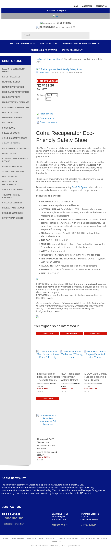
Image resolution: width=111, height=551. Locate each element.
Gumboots (9, 128)
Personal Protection (22, 43)
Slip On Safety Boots (15, 138)
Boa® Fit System (80, 187)
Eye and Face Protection (15, 107)
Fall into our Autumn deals (13, 70)
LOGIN (52, 10)
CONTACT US (101, 6)
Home (5, 539)
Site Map (31, 539)
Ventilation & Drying (13, 190)
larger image (44, 72)
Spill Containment (12, 203)
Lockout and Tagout (13, 208)
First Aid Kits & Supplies (15, 148)
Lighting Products (12, 166)
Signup (62, 10)
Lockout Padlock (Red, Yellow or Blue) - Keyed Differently (48, 376)
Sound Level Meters (13, 171)
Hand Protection (11, 97)
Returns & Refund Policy (94, 539)
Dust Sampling (10, 177)
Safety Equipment (72, 50)
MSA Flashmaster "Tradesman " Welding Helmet (70, 376)
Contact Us (55, 542)
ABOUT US (87, 6)
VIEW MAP (59, 525)
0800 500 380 (14, 518)
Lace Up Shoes (12, 143)
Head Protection (11, 82)
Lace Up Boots (12, 133)
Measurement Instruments (9, 183)
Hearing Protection (13, 87)
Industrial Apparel (12, 118)
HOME (75, 6)
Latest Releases (11, 77)
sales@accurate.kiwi (13, 524)
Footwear (7, 123)
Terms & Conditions (67, 539)
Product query (47, 117)
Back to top (18, 539)
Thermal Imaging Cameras (11, 196)
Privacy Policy (46, 539)
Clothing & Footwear (44, 50)
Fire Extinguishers (12, 213)
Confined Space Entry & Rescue (15, 160)
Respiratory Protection (15, 92)
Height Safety (9, 153)
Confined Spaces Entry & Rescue (80, 43)
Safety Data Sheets (12, 218)
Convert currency (48, 122)
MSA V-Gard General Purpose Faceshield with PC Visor (95, 376)
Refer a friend (46, 113)
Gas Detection (48, 43)
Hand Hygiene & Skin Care (15, 102)
